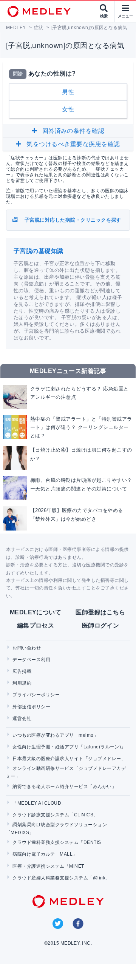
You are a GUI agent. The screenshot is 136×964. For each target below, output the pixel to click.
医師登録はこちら (100, 612)
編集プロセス (35, 625)
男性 (68, 92)
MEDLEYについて (36, 612)
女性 (68, 109)
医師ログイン (100, 625)
